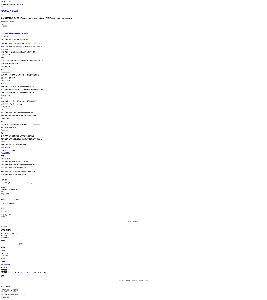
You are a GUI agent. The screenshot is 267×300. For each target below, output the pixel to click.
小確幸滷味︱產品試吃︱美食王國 (15, 33)
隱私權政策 (141, 280)
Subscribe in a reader (5, 264)
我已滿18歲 (3, 297)
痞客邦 (9, 199)
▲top (2, 205)
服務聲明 (147, 280)
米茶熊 (2, 191)
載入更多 (3, 208)
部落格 (5, 26)
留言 (12, 199)
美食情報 (12, 21)
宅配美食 (11, 203)
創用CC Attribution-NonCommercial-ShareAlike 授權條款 (31, 272)
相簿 (4, 24)
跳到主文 (3, 14)
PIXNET (123, 280)
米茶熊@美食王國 (9, 11)
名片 (4, 27)
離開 (8, 297)
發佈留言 (3, 216)
